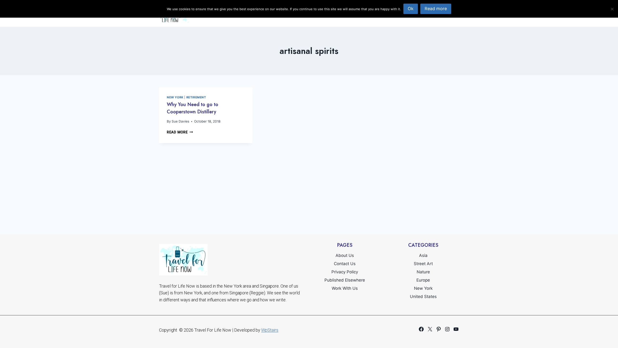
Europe (423, 280)
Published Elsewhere (344, 280)
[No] (612, 9)
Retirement (196, 97)
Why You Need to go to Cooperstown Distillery (192, 108)
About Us (345, 255)
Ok (411, 8)
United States (423, 296)
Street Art (423, 263)
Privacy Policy (344, 271)
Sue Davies (180, 121)
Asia (423, 255)
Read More (180, 132)
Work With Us (345, 288)
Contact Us (345, 263)
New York (175, 97)
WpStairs (269, 330)
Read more (436, 8)
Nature (423, 271)
